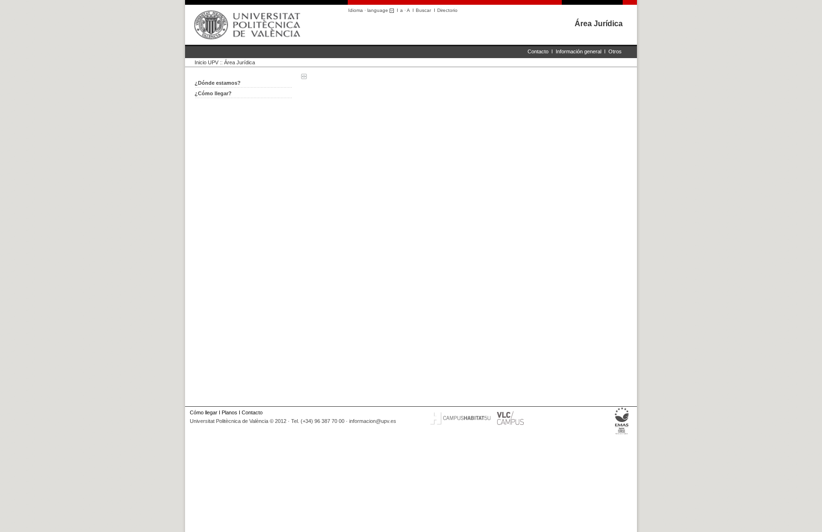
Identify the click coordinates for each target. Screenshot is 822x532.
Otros (615, 51)
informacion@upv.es (372, 421)
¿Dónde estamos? (218, 83)
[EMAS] (622, 434)
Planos (229, 412)
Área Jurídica (599, 24)
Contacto (538, 51)
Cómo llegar (203, 412)
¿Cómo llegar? (213, 93)
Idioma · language (369, 10)
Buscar (423, 10)
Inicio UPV (206, 62)
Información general (578, 51)
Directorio (447, 10)
